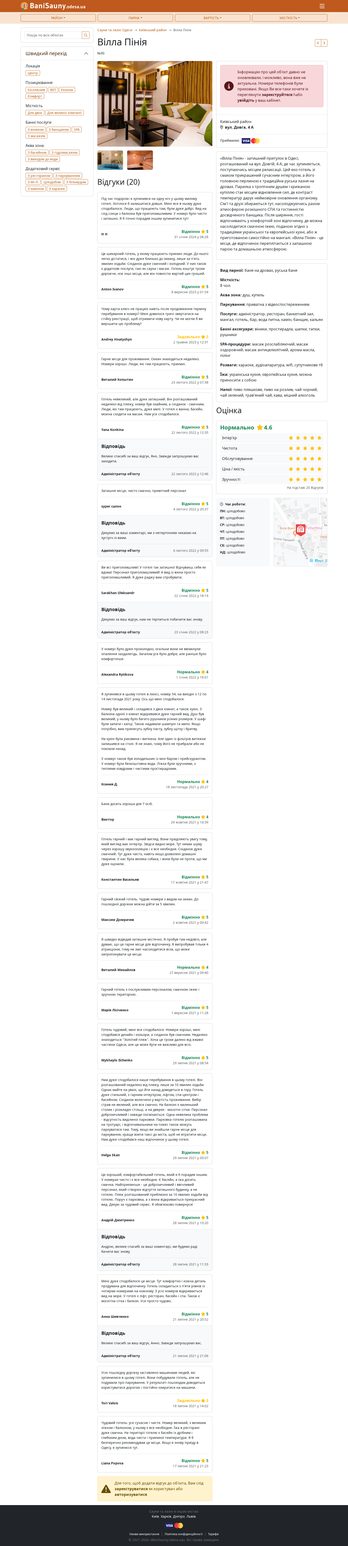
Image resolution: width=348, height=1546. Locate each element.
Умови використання (144, 1534)
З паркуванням (67, 175)
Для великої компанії (64, 112)
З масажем (36, 136)
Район (56, 18)
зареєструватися (131, 1488)
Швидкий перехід (46, 53)
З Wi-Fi (33, 182)
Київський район (153, 30)
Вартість (211, 18)
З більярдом (76, 182)
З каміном (36, 188)
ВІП (53, 90)
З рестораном (39, 175)
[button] (318, 43)
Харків (166, 1516)
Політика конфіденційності (184, 1534)
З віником (36, 129)
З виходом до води (43, 159)
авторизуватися (131, 1494)
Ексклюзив (36, 90)
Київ (155, 1516)
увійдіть (245, 100)
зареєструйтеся (277, 94)
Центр (33, 73)
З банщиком (59, 129)
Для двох (35, 112)
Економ (67, 90)
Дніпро (179, 1516)
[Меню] (322, 6)
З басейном (37, 152)
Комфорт (35, 96)
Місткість (288, 18)
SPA (77, 129)
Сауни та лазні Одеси (114, 30)
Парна (134, 18)
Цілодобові (52, 182)
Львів (191, 1516)
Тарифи (213, 1534)
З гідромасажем (64, 152)
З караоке (57, 188)
